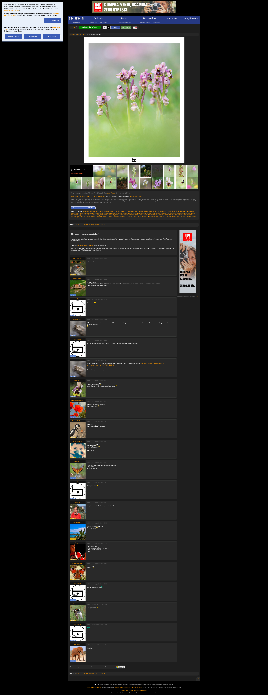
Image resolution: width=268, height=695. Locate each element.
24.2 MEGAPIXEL (136, 159)
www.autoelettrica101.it (140, 690)
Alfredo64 (140, 211)
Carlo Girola (79, 213)
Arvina (169, 211)
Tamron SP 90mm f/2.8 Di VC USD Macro (92, 196)
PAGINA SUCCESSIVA (97, 225)
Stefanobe (77, 644)
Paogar (110, 216)
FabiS (158, 213)
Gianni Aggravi (78, 215)
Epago (153, 213)
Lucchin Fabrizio (177, 215)
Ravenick (145, 216)
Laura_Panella (143, 215)
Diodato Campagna (140, 213)
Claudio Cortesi (100, 213)
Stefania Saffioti (191, 216)
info (197, 296)
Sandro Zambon (171, 216)
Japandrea (116, 215)
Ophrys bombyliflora (136, 196)
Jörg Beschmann (129, 215)
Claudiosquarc (110, 213)
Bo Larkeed (190, 211)
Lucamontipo (167, 215)
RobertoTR (162, 216)
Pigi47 (130, 216)
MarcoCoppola (75, 216)
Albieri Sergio (122, 211)
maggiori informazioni (11, 10)
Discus (149, 213)
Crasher (125, 213)
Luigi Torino (111, 193)
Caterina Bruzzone (89, 213)
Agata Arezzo (87, 211)
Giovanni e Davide (89, 215)
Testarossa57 (75, 218)
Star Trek (183, 216)
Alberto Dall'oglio (104, 211)
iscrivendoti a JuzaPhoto (85, 245)
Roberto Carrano (153, 216)
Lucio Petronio (187, 215)
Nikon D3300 (74, 196)
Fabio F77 (164, 213)
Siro (178, 216)
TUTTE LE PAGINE (82, 225)
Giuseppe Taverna (101, 215)
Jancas (110, 215)
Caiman (73, 213)
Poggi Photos (137, 216)
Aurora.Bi (174, 211)
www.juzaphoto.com (127, 690)
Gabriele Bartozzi (182, 213)
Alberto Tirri (113, 211)
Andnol (146, 211)
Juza (121, 215)
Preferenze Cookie (136, 687)
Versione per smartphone (94, 687)
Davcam (130, 213)
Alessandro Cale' (132, 211)
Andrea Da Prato (154, 211)
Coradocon (119, 213)
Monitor (105, 216)
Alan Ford (95, 211)
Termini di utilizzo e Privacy (122, 687)
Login (73, 27)
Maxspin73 (92, 216)
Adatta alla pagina (135, 41)
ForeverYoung (172, 213)
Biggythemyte (182, 211)
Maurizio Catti (84, 216)
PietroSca (124, 216)
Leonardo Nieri (152, 215)
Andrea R (163, 211)
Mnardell (99, 216)
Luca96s (160, 215)
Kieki (136, 215)
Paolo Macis (117, 216)
